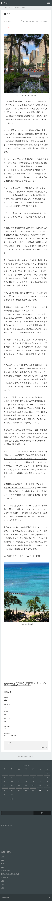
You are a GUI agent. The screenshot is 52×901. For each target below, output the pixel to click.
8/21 (2, 881)
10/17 (9, 743)
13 (33, 781)
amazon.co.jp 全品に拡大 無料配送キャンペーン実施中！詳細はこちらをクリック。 (25, 684)
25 (19, 790)
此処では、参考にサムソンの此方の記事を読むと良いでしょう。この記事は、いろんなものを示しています (25, 216)
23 (4, 790)
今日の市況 (35, 21)
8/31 (5, 714)
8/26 (2, 860)
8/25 (2, 863)
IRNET (5, 2)
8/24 (2, 867)
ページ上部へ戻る (49, 897)
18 (19, 785)
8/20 (2, 884)
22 (47, 785)
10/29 (5, 721)
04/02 (5, 700)
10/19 (42, 747)
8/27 (2, 856)
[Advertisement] (26, 654)
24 (12, 790)
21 (40, 785)
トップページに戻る (27, 756)
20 (33, 785)
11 (19, 781)
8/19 (2, 887)
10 (12, 781)
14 (40, 781)
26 (26, 790)
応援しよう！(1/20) (10, 736)
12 (26, 781)
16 (4, 785)
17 (12, 785)
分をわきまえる (6, 870)
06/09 (5, 707)
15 (47, 781)
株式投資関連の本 (6, 825)
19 (26, 785)
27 (33, 790)
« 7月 (11, 799)
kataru (45, 21)
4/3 (5, 728)
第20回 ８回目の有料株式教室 (10, 874)
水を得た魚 (4, 877)
